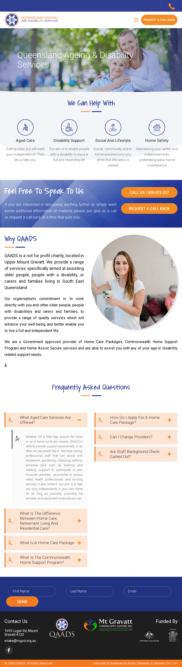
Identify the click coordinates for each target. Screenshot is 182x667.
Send (22, 601)
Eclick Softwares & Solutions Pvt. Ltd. (152, 663)
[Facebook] (9, 650)
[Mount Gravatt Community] (108, 624)
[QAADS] (32, 20)
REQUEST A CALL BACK (159, 20)
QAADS (20, 663)
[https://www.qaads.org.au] (62, 628)
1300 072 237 (171, 6)
